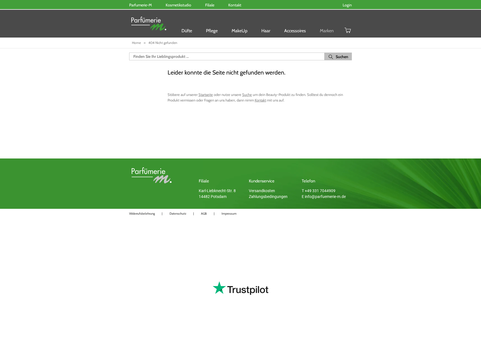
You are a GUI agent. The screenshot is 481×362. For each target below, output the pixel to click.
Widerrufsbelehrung (142, 213)
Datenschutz (178, 213)
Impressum (229, 213)
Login (347, 5)
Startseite (205, 94)
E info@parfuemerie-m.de (324, 196)
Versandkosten (262, 191)
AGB (204, 213)
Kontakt (260, 100)
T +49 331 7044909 (318, 191)
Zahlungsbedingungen (268, 196)
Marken (327, 30)
